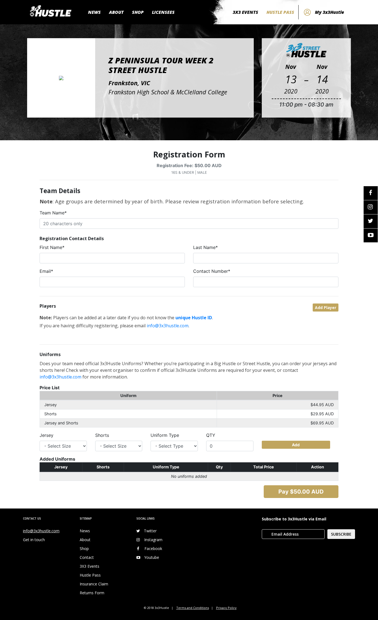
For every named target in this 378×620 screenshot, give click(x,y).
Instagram (153, 539)
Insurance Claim (94, 584)
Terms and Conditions (192, 608)
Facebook (153, 548)
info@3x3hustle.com (167, 326)
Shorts (102, 435)
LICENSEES (163, 12)
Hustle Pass (90, 575)
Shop (84, 548)
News (85, 530)
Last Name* (205, 247)
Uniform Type (165, 435)
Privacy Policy (226, 608)
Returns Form (92, 592)
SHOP (138, 12)
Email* (46, 271)
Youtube (151, 557)
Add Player (325, 307)
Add (296, 444)
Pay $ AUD (301, 491)
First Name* (52, 247)
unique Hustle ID (193, 318)
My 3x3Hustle (329, 12)
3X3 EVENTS (245, 12)
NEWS (94, 12)
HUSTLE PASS (280, 12)
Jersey (46, 435)
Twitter (150, 530)
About (85, 539)
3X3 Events (89, 566)
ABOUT (116, 12)
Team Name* (53, 213)
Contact (87, 557)
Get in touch (34, 539)
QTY (210, 435)
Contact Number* (211, 271)
